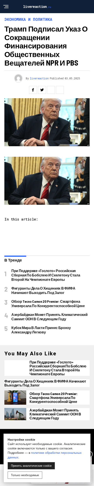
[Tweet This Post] (42, 90)
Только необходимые (25, 475)
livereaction (39, 78)
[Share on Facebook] (33, 90)
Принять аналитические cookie (31, 465)
